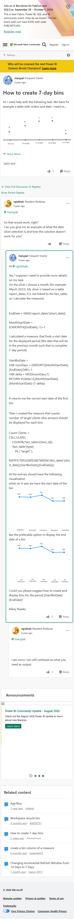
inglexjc (30, 808)
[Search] (44, 44)
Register (54, 44)
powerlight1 (36, 853)
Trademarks (9, 905)
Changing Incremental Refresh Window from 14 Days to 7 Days (39, 865)
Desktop (11, 55)
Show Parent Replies (12, 192)
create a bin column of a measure (32, 848)
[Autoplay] (31, 776)
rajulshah (18, 201)
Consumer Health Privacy (52, 911)
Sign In (65, 44)
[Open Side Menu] (5, 44)
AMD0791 (36, 823)
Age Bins (16, 803)
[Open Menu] (68, 55)
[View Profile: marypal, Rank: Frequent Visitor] (8, 80)
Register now (12, 31)
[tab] (35, 776)
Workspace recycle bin (25, 818)
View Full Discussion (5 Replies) (23, 186)
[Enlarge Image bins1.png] (39, 511)
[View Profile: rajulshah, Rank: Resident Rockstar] (8, 203)
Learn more (49, 68)
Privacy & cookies (35, 898)
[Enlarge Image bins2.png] (39, 563)
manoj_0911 (35, 872)
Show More (13, 154)
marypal (19, 78)
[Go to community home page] (25, 44)
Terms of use (56, 898)
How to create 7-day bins (26, 833)
